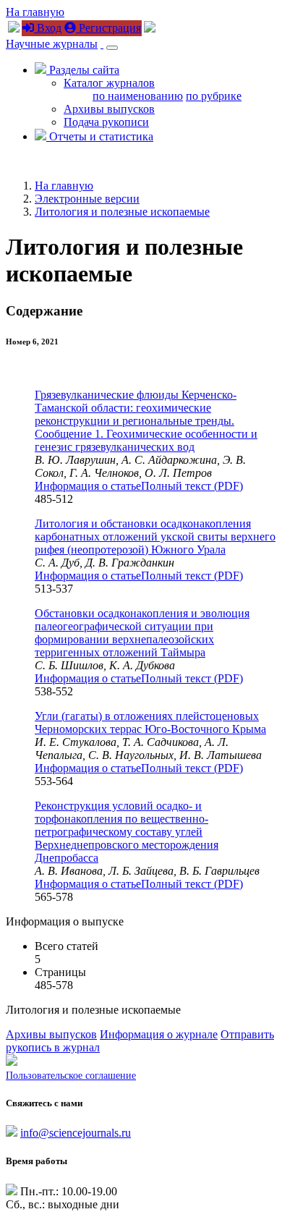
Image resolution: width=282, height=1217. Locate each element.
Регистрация (108, 28)
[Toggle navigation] (112, 48)
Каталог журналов (109, 83)
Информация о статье (88, 486)
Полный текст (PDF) (192, 486)
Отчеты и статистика (99, 136)
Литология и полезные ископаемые (122, 211)
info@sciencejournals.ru (75, 1133)
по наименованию (138, 96)
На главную (35, 12)
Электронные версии (87, 198)
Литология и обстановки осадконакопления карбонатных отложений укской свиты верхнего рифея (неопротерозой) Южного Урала (155, 536)
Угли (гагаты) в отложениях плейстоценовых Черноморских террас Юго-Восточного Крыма (150, 722)
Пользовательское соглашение (71, 1075)
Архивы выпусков (109, 109)
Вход (47, 28)
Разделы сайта (82, 70)
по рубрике (214, 96)
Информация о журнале (159, 1034)
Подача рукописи (106, 122)
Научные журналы (52, 44)
